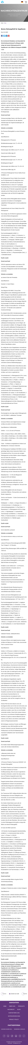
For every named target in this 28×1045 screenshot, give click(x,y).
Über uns (12, 1006)
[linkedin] (8, 1036)
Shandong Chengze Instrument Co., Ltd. (19, 1029)
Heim (2, 23)
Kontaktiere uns (14, 1012)
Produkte (21, 1006)
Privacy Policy (14, 1019)
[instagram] (20, 1036)
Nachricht (11, 1009)
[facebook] (4, 1036)
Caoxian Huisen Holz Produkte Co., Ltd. (7, 1029)
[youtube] (16, 1036)
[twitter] (12, 1036)
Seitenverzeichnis (14, 1016)
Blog (19, 1009)
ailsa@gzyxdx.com (16, 1043)
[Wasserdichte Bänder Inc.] (2, 2)
